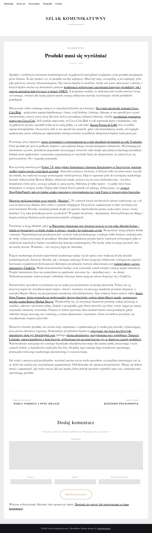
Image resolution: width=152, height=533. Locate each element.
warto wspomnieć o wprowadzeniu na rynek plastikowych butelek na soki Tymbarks (91, 142)
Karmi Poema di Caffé (103, 125)
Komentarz (76, 438)
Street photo (34, 3)
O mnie (58, 3)
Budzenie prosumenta (121, 403)
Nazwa (31, 477)
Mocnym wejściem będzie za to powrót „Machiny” (39, 201)
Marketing (8, 3)
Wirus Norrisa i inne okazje (37, 403)
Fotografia (47, 3)
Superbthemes (104, 528)
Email (75, 477)
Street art (21, 3)
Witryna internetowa (119, 477)
